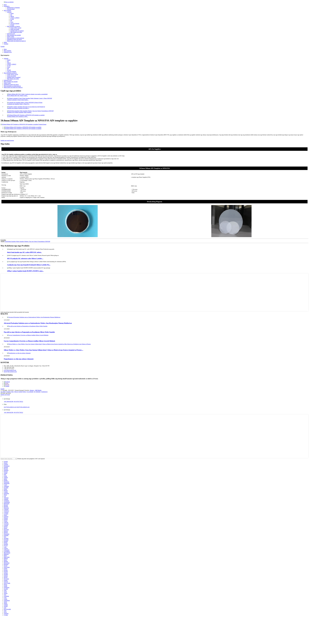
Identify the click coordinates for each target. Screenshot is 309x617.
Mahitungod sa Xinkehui (13, 7)
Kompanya (6, 6)
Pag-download (10, 9)
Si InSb (12, 25)
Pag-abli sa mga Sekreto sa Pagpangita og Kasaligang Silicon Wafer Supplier (29, 332)
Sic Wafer (3, 391)
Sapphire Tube (10, 391)
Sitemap (32, 390)
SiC (11, 15)
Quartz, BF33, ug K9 (15, 28)
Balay (5, 4)
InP (11, 20)
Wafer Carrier (10, 36)
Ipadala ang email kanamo (7, 140)
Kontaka (6, 43)
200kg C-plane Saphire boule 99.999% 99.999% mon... (25, 271)
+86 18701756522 (18, 401)
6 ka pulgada (30, 391)
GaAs (11, 22)
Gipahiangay (44, 391)
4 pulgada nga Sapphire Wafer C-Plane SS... (18, 104)
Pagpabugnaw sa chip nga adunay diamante (18, 359)
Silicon (12, 16)
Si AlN (12, 19)
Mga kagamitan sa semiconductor (15, 38)
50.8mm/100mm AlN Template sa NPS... (17, 116)
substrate (9, 12)
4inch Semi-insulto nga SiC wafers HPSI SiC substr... (24, 252)
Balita (5, 42)
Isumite (2, 389)
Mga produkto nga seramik (14, 35)
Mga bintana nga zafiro (16, 32)
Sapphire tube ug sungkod (17, 30)
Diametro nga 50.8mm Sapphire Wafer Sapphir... (19, 112)
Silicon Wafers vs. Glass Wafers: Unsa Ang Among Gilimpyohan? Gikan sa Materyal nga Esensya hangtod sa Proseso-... (43, 350)
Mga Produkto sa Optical (13, 26)
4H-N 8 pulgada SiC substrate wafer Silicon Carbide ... (25, 258)
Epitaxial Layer (11, 33)
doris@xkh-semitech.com (10, 371)
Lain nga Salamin (14, 23)
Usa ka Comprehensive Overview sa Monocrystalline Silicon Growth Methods (29, 341)
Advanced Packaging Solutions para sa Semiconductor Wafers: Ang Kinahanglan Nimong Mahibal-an (38, 323)
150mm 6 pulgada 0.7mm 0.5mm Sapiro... (18, 99)
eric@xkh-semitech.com (10, 370)
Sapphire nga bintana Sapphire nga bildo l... (18, 108)
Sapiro (12, 13)
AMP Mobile (38, 390)
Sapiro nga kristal (14, 29)
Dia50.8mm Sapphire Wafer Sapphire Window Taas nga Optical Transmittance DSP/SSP (27, 241)
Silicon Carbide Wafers (20, 391)
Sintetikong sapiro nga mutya (14, 39)
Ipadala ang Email (5, 394)
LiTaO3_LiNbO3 (14, 17)
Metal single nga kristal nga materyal (16, 41)
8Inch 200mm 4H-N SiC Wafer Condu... (17, 95)
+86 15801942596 (8, 401)
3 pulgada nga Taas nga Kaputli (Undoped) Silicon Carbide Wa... (28, 265)
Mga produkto (7, 10)
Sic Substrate (37, 391)
